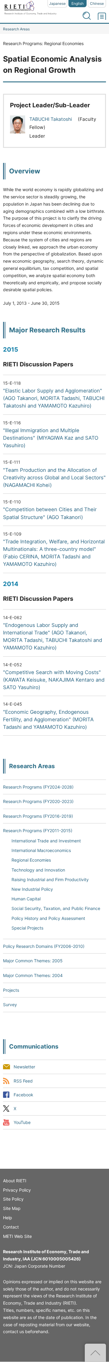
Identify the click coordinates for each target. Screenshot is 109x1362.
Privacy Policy (17, 1190)
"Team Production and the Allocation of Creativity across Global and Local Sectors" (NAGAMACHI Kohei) (54, 477)
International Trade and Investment (46, 840)
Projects (11, 990)
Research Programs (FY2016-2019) (38, 816)
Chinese (97, 3)
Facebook (23, 1094)
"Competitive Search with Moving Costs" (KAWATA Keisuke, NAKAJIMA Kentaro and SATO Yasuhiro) (53, 679)
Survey (10, 1004)
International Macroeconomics (41, 850)
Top (95, 1353)
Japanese (57, 3)
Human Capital (26, 898)
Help (7, 1217)
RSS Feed (23, 1080)
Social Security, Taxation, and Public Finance (56, 908)
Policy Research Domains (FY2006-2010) (43, 946)
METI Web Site (17, 1236)
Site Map (12, 1208)
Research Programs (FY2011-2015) (37, 830)
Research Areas (16, 29)
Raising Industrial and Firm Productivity (50, 879)
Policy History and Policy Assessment (48, 918)
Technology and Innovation (38, 869)
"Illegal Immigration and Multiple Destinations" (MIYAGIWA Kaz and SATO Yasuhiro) (50, 437)
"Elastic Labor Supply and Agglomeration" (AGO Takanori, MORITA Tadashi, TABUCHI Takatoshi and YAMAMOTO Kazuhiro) (53, 398)
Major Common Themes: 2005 (33, 960)
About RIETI (14, 1180)
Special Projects (27, 927)
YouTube (22, 1122)
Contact (11, 1226)
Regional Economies (31, 860)
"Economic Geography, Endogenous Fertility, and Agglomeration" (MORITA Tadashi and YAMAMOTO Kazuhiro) (48, 719)
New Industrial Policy (32, 889)
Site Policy (13, 1199)
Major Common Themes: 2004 (33, 975)
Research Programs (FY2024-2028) (38, 786)
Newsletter (24, 1067)
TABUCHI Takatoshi (51, 119)
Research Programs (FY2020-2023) (38, 801)
